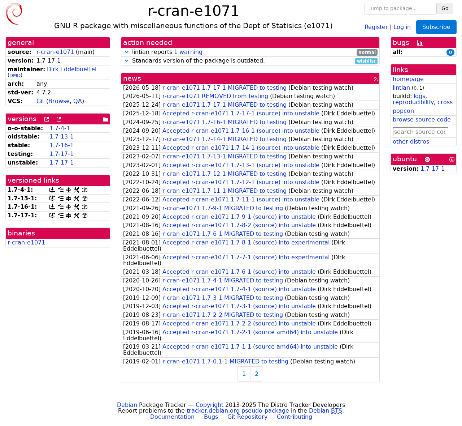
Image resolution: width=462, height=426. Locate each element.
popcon (403, 110)
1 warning (188, 51)
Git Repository (247, 416)
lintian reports (253, 52)
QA (77, 101)
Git (40, 101)
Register (376, 26)
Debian (127, 404)
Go (445, 8)
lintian (401, 87)
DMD (15, 75)
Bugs (211, 416)
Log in (402, 26)
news (132, 78)
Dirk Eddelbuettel (71, 69)
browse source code (422, 119)
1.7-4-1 (59, 128)
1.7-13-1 (61, 136)
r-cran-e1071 (55, 51)
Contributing (294, 416)
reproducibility (413, 102)
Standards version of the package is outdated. (253, 61)
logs (419, 96)
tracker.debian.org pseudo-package (238, 410)
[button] (126, 51)
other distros (411, 141)
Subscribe (436, 27)
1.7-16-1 (61, 145)
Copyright (209, 404)
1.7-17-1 (61, 153)
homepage (408, 79)
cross (445, 102)
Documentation (172, 416)
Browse (59, 101)
